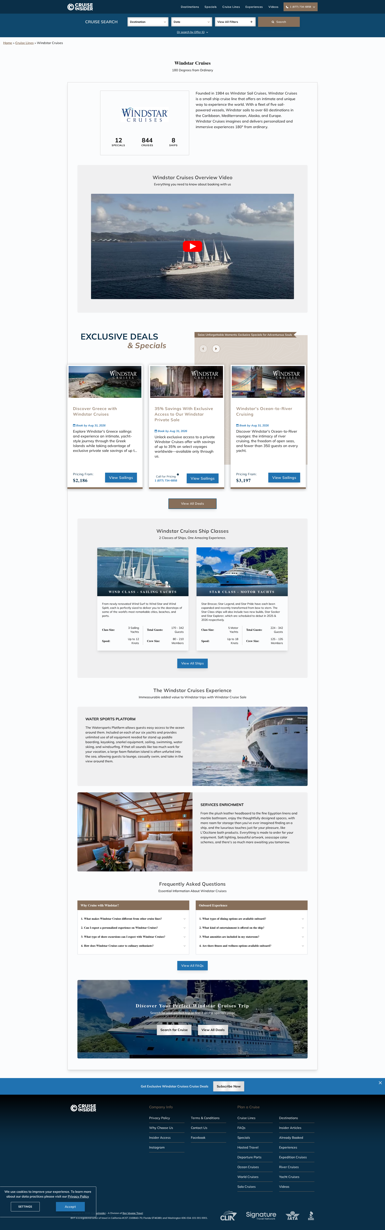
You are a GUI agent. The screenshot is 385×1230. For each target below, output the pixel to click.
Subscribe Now (229, 1086)
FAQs (241, 1128)
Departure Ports (249, 1157)
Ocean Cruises (248, 1167)
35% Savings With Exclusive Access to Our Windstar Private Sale (184, 414)
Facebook (198, 1138)
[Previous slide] (203, 349)
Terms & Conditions (205, 1118)
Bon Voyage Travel (133, 1213)
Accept (70, 1207)
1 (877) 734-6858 (166, 480)
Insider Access (160, 1138)
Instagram (157, 1147)
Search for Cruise (174, 1030)
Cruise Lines (231, 7)
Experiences (254, 7)
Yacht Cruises (289, 1177)
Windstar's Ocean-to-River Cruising (264, 411)
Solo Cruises (246, 1187)
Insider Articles (290, 1128)
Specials (211, 7)
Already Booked (291, 1138)
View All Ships (192, 663)
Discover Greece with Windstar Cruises (95, 411)
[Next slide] (216, 349)
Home (7, 43)
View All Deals (192, 503)
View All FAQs (192, 966)
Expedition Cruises (293, 1157)
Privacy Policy (159, 1118)
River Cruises (289, 1167)
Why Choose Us (161, 1128)
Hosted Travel (247, 1147)
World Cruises (247, 1177)
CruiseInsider (98, 1213)
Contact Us (199, 1128)
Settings (25, 1206)
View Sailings (121, 477)
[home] (80, 6)
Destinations (190, 7)
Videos (273, 7)
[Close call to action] (380, 1082)
